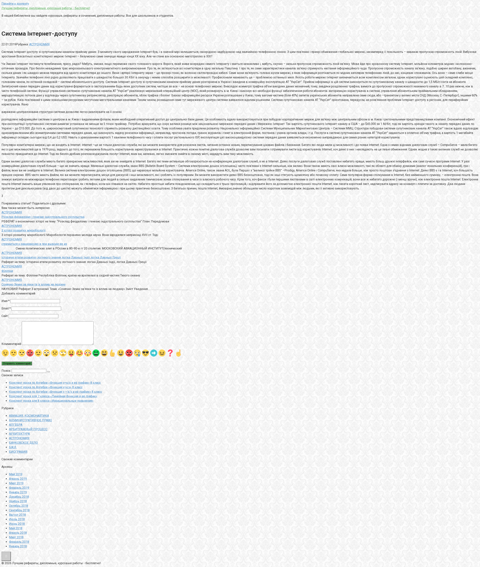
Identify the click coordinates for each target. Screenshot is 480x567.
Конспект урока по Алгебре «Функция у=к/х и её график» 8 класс (55, 383)
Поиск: (7, 370)
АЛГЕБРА (15, 425)
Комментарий (11, 344)
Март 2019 (16, 483)
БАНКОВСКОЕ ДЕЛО (23, 443)
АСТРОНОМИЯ (39, 44)
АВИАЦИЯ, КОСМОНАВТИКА (29, 416)
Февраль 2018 (19, 542)
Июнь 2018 (17, 524)
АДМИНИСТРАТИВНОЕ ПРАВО (30, 420)
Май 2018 (15, 528)
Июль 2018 (17, 519)
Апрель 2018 (18, 533)
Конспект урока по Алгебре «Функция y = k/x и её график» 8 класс (55, 392)
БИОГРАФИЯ (18, 452)
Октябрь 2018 (18, 506)
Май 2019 (15, 474)
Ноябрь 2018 (18, 501)
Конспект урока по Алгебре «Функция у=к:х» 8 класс (45, 387)
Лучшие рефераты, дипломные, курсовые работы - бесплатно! (46, 8)
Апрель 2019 (18, 479)
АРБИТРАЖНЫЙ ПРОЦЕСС (28, 429)
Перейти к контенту (15, 3)
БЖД (12, 447)
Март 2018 (16, 537)
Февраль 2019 (19, 488)
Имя (6, 301)
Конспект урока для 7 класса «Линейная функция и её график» (53, 396)
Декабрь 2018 (19, 497)
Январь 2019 (18, 492)
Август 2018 (17, 515)
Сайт (5, 316)
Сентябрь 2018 (19, 510)
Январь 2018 (18, 546)
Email (6, 308)
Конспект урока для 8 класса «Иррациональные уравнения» (51, 401)
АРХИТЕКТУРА (19, 434)
